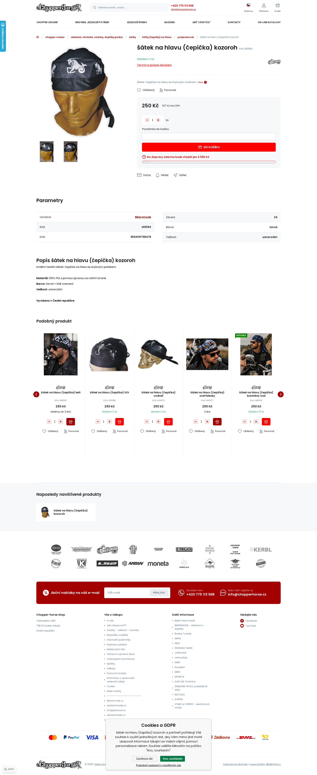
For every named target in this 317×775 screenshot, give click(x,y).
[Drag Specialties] (158, 549)
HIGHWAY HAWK (184, 648)
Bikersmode (143, 217)
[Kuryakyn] (81, 563)
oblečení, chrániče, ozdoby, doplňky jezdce (97, 37)
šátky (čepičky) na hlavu (156, 37)
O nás (110, 620)
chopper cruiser (55, 37)
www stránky (257, 764)
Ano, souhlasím (172, 758)
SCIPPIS (179, 699)
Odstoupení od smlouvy (121, 659)
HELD (177, 643)
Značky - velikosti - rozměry (123, 630)
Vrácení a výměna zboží (121, 654)
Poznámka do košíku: (155, 129)
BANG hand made (185, 620)
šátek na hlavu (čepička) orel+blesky (207, 394)
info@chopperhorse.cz (183, 9)
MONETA (179, 676)
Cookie (111, 686)
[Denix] (133, 549)
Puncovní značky (116, 673)
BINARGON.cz (273, 764)
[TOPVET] (261, 563)
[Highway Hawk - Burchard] (235, 549)
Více (200, 82)
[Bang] (56, 549)
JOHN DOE (180, 652)
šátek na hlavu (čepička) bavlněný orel (256, 394)
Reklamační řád (116, 649)
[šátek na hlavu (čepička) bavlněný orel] (256, 354)
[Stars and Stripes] (235, 563)
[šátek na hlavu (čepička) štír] (109, 354)
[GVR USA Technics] (209, 549)
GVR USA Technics (185, 681)
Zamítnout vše (144, 758)
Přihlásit (159, 592)
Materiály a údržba (117, 635)
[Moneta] (158, 563)
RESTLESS (180, 694)
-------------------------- (124, 696)
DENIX (178, 638)
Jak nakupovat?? (116, 625)
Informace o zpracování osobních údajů (121, 679)
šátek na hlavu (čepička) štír (109, 392)
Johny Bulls (181, 657)
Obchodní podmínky (119, 639)
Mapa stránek (103, 764)
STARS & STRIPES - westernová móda (192, 706)
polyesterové (186, 37)
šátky (132, 37)
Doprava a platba (117, 644)
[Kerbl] (261, 549)
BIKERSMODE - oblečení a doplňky (189, 627)
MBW (177, 672)
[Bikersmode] (274, 62)
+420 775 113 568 (182, 6)
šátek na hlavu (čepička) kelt (61, 392)
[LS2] (107, 563)
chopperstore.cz (116, 710)
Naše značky (114, 691)
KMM (177, 662)
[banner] (59, 8)
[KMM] (56, 563)
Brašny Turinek (183, 633)
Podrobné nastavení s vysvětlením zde (158, 765)
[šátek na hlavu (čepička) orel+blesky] (207, 354)
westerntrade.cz (116, 715)
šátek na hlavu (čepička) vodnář (158, 394)
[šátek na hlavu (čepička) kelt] (61, 354)
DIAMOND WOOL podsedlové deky (191, 688)
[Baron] (81, 549)
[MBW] (133, 563)
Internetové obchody (235, 764)
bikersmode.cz (115, 700)
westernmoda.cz (116, 705)
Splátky (111, 663)
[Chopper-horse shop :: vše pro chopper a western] (37, 37)
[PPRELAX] (184, 563)
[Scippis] (209, 563)
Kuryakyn (180, 667)
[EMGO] (184, 549)
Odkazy (111, 668)
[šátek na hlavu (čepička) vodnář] (158, 354)
